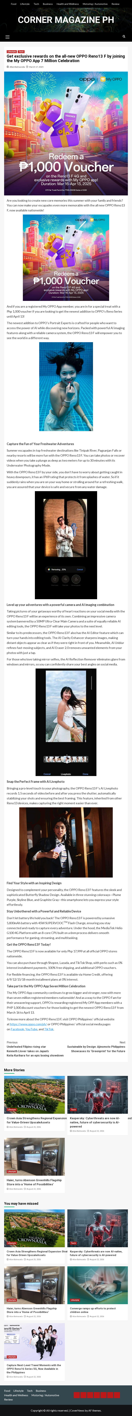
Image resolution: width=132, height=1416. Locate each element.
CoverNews (77, 1410)
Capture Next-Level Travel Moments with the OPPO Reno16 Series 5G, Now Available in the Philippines (34, 1369)
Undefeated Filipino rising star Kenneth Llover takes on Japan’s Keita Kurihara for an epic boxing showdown (35, 1049)
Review (115, 3)
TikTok (48, 1029)
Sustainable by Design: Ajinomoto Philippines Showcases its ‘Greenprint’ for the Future (96, 1047)
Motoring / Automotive (95, 3)
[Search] (124, 37)
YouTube (31, 1029)
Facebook (17, 1029)
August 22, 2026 (97, 1131)
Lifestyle (25, 3)
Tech (36, 3)
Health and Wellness (68, 3)
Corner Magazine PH (66, 20)
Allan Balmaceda (17, 67)
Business (48, 3)
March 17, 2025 (36, 67)
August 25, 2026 (34, 1127)
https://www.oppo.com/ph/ (28, 1024)
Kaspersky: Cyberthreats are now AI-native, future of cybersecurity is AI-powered (95, 1122)
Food (13, 3)
